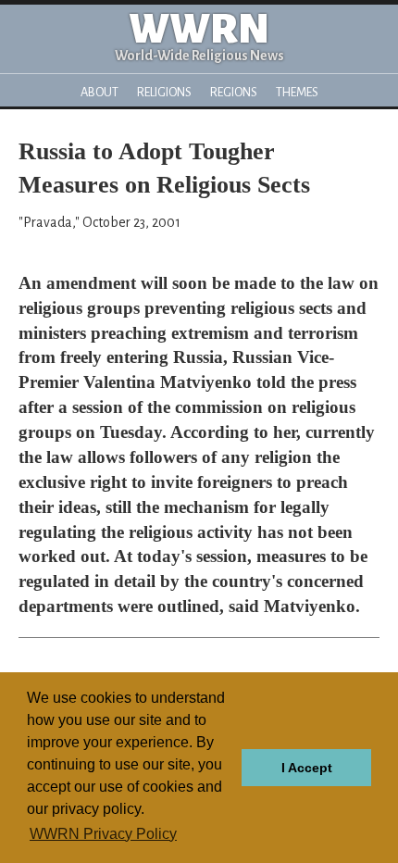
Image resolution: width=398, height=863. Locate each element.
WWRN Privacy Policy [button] (103, 834)
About (99, 92)
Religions (164, 92)
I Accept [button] (306, 767)
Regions (233, 92)
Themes (297, 92)
